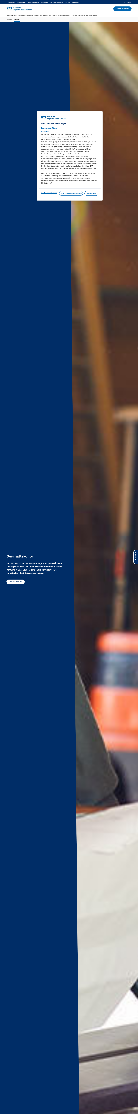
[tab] (11, 15)
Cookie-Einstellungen (49, 193)
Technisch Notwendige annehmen (71, 193)
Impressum (45, 131)
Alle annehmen (91, 193)
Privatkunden (11, 2)
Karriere (67, 2)
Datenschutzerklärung (49, 128)
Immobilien (75, 2)
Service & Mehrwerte (57, 2)
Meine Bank (44, 2)
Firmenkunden (21, 2)
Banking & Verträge (33, 2)
